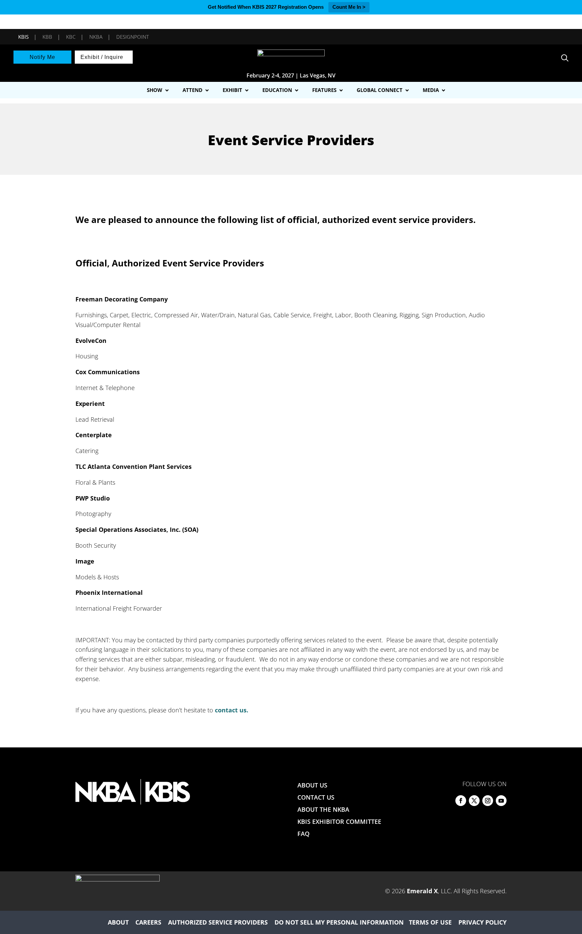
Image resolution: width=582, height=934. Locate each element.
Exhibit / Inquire (101, 57)
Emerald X (422, 891)
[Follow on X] (474, 800)
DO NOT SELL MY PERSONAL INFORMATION (339, 922)
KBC (70, 36)
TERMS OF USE (430, 922)
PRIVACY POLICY (482, 922)
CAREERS (148, 922)
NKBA (95, 36)
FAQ (303, 834)
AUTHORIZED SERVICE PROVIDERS (218, 922)
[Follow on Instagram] (487, 800)
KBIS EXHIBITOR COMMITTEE (339, 821)
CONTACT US (315, 797)
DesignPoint (132, 36)
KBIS (23, 36)
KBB (47, 36)
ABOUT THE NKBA (323, 809)
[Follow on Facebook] (460, 800)
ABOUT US (312, 785)
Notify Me (42, 57)
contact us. (231, 710)
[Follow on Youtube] (501, 800)
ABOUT (118, 922)
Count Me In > (348, 7)
